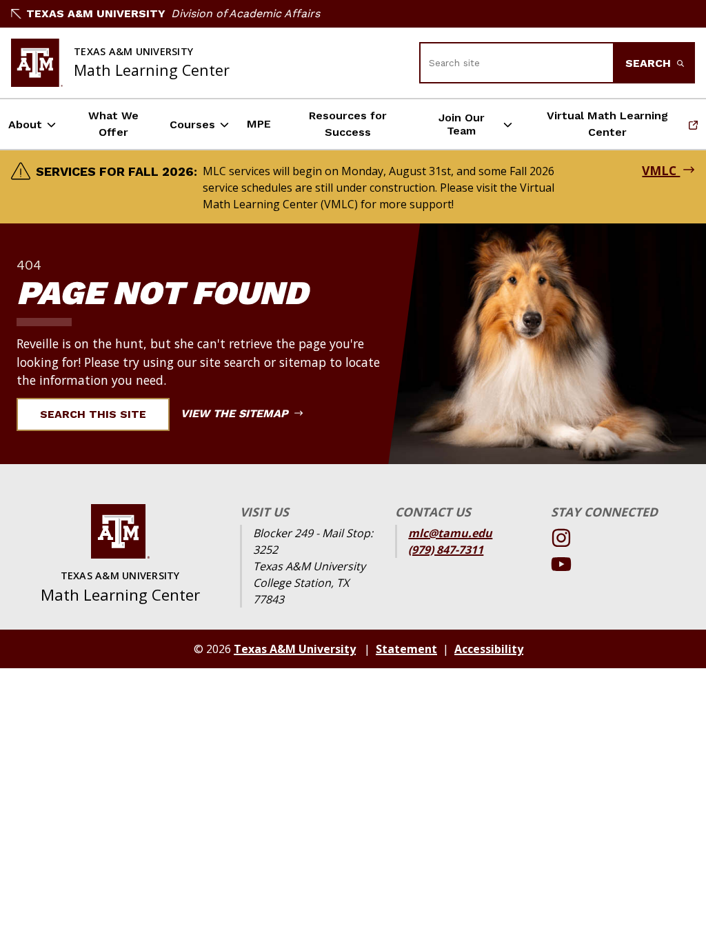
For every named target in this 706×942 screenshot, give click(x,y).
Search (649, 63)
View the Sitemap (236, 413)
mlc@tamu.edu (450, 533)
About (25, 124)
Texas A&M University (95, 13)
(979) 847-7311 (445, 549)
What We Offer (113, 124)
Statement (406, 649)
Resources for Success (348, 124)
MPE (259, 123)
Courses (192, 124)
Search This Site (93, 414)
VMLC (661, 170)
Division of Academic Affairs (245, 13)
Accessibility (488, 649)
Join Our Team (461, 124)
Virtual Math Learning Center (599, 124)
